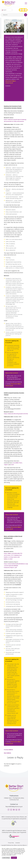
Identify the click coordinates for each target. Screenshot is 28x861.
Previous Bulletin (8, 749)
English (4, 10)
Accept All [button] (14, 857)
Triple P (6, 464)
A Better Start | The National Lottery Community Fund (14, 798)
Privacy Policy (11, 842)
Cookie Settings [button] (6, 857)
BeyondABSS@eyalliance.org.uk (14, 806)
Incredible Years (17, 462)
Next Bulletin (7, 753)
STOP (12, 464)
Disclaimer (18, 842)
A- (25, 10)
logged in (13, 764)
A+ (20, 10)
